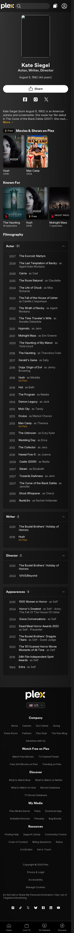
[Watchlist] (55, 6)
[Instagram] (35, 99)
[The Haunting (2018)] (14, 207)
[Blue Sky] (35, 907)
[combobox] (36, 6)
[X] (46, 99)
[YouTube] (58, 907)
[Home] (7, 6)
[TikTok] (20, 907)
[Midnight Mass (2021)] (60, 207)
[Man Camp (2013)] (37, 155)
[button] (64, 6)
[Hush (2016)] (14, 155)
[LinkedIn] (51, 907)
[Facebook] (25, 99)
